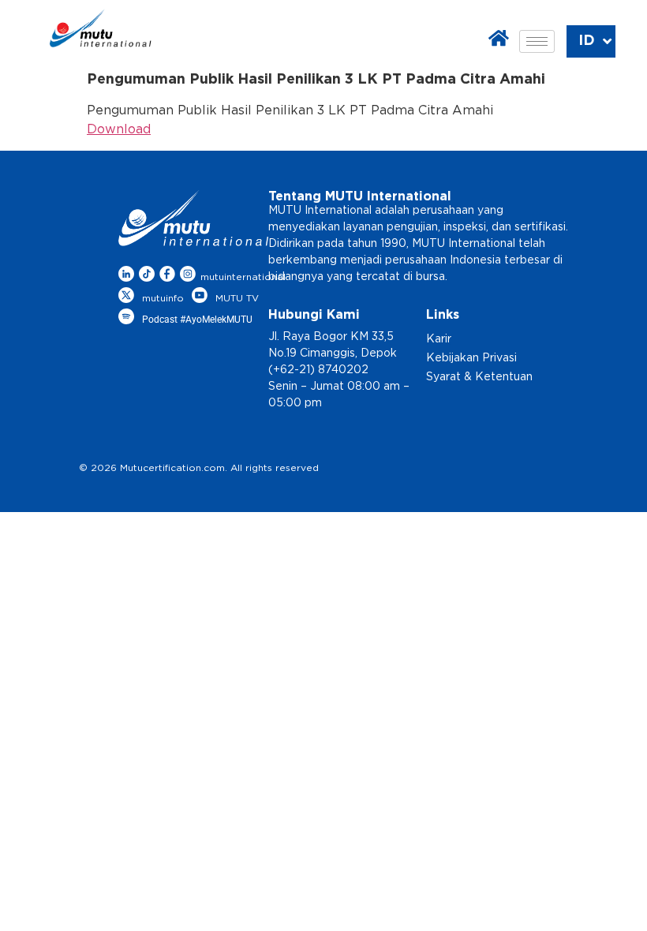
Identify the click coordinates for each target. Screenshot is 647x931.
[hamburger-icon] (537, 41)
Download (119, 129)
